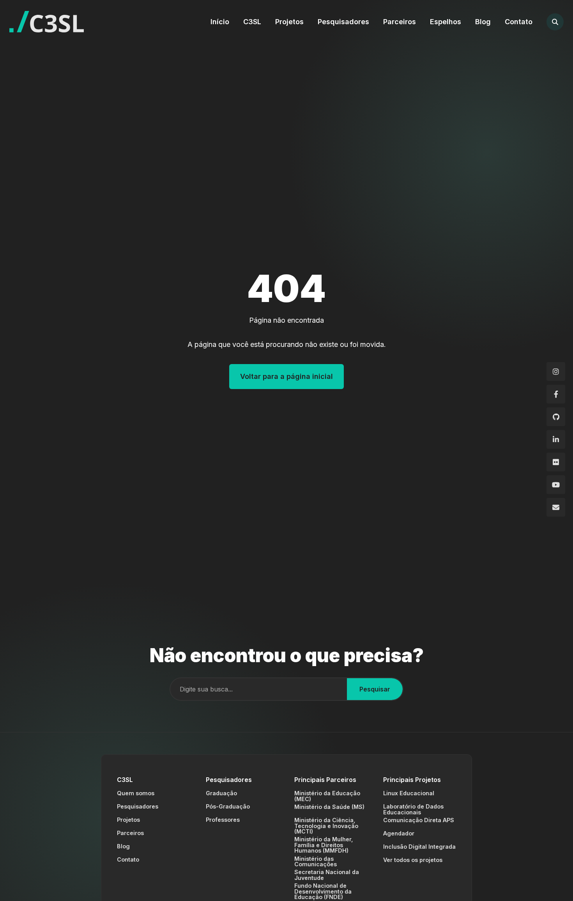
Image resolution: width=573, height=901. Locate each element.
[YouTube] (555, 484)
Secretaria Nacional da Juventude (326, 875)
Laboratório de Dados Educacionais (413, 809)
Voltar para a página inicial (286, 376)
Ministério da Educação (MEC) (327, 796)
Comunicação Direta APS (418, 820)
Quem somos (135, 793)
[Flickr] (555, 462)
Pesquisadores (343, 22)
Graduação (221, 793)
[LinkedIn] (555, 439)
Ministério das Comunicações (315, 861)
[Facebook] (555, 394)
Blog (483, 22)
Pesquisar (374, 689)
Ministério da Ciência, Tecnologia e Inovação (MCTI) (326, 826)
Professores (223, 819)
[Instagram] (555, 371)
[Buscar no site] (555, 21)
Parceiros (399, 22)
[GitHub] (555, 416)
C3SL (252, 22)
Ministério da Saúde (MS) (329, 806)
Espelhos (445, 22)
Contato (518, 22)
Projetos (289, 22)
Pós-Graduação (228, 806)
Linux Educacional (408, 793)
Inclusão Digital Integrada (419, 846)
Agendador (398, 833)
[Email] (555, 507)
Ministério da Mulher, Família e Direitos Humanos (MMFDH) (323, 845)
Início (219, 22)
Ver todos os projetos (412, 860)
